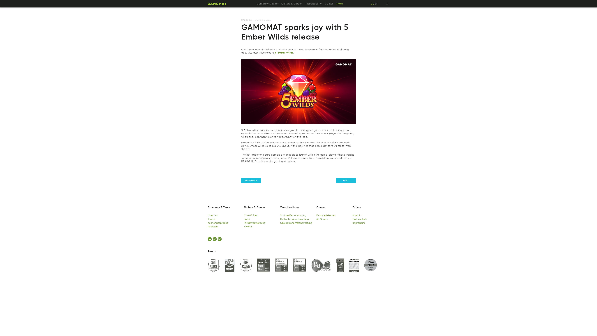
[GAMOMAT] (217, 3)
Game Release (263, 20)
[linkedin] (210, 239)
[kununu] (220, 239)
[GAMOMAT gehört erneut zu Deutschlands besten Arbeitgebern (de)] (263, 265)
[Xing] (215, 239)
